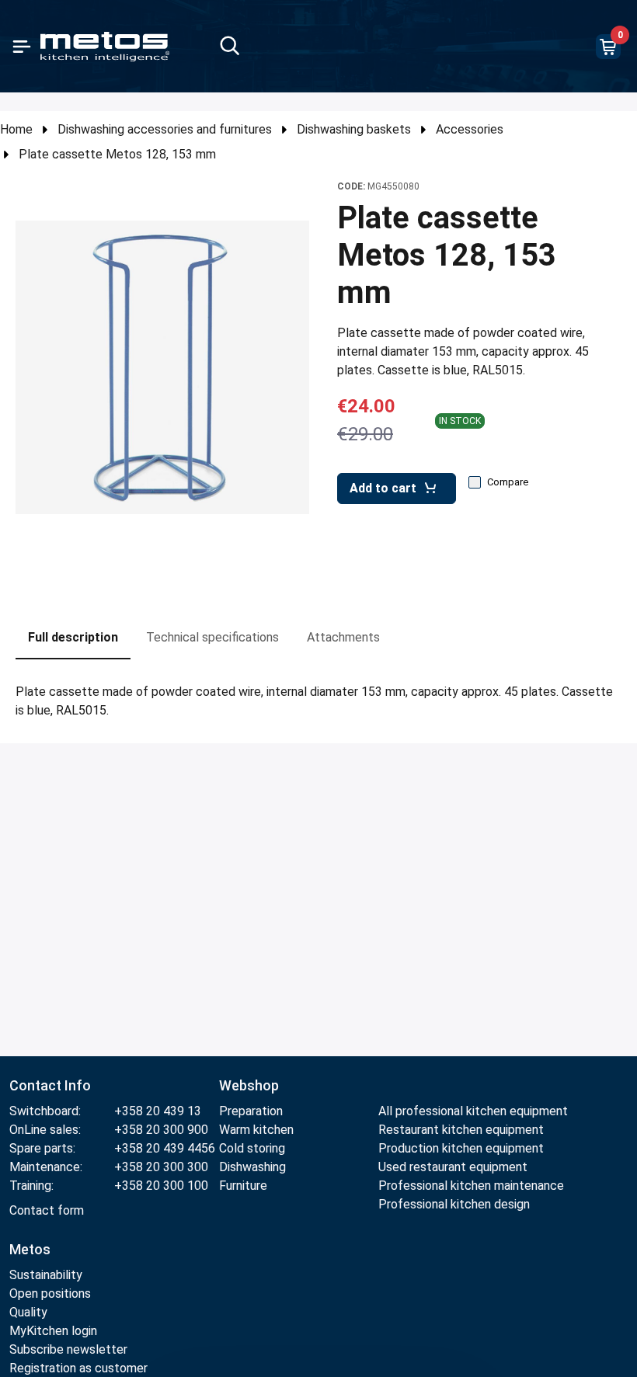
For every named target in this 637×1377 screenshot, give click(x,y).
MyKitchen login (53, 1330)
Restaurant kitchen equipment (462, 1129)
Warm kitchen (258, 1129)
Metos (29, 1249)
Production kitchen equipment (461, 1148)
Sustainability (45, 1274)
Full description (73, 637)
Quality (28, 1312)
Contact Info (50, 1085)
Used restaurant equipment (452, 1167)
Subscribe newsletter (68, 1349)
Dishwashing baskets (354, 129)
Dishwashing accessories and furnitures (164, 129)
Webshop (249, 1085)
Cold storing (252, 1148)
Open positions (50, 1293)
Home (16, 129)
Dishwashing (252, 1167)
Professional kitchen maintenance (471, 1185)
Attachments (343, 637)
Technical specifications (212, 637)
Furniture (243, 1185)
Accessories (469, 129)
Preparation (251, 1111)
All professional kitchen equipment (473, 1111)
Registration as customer (78, 1368)
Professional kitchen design (454, 1204)
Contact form (46, 1210)
